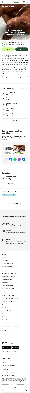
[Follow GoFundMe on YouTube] (5, 342)
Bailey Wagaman (11, 176)
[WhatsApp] (15, 159)
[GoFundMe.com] (15, 2)
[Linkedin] (23, 159)
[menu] (27, 2)
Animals (17, 191)
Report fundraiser (16, 203)
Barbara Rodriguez (11, 103)
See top (25, 88)
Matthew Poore (10, 114)
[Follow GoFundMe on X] (8, 342)
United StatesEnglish (16, 338)
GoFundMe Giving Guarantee (14, 243)
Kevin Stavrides (10, 92)
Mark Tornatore (10, 108)
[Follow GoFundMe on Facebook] (2, 342)
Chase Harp (9, 98)
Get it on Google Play (6, 347)
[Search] (2, 2)
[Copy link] (6, 159)
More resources (6, 330)
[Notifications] (23, 2)
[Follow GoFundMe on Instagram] (12, 342)
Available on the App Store (15, 347)
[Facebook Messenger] (19, 159)
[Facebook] (10, 159)
